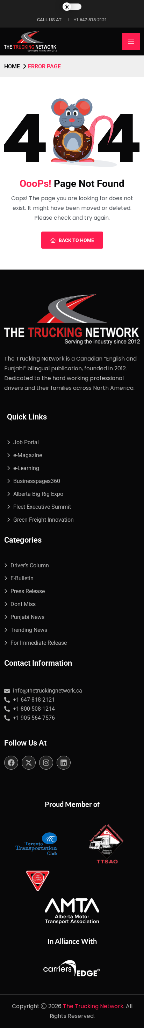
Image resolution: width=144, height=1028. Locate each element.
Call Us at (49, 19)
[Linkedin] (64, 763)
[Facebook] (11, 763)
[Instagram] (46, 763)
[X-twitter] (29, 763)
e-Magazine (27, 455)
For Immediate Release (38, 643)
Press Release (27, 591)
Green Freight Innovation (43, 519)
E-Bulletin (22, 578)
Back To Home (76, 240)
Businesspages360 (36, 481)
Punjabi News (27, 617)
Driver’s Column (29, 565)
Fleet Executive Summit (42, 507)
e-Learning (26, 468)
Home (12, 66)
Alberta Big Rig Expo (38, 494)
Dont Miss (23, 604)
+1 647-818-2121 (90, 19)
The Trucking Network (93, 1006)
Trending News (28, 630)
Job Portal (26, 442)
